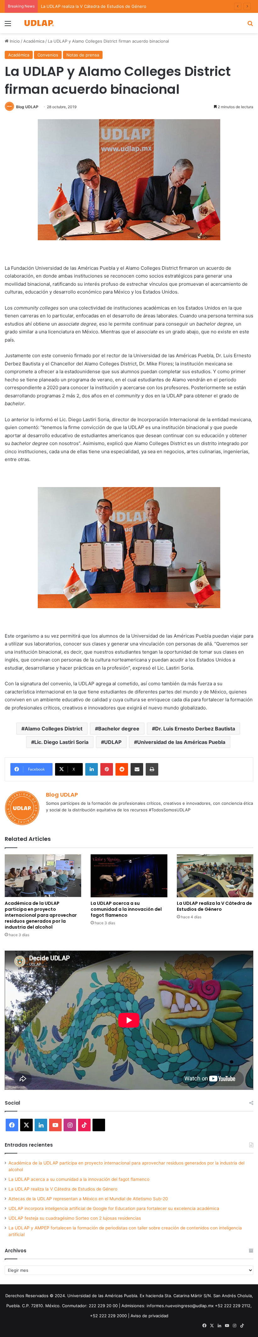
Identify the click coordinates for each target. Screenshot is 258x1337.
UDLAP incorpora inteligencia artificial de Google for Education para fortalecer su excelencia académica (113, 1208)
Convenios (47, 54)
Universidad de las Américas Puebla (181, 742)
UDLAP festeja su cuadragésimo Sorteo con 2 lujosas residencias (74, 1218)
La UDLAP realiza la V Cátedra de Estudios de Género (93, 6)
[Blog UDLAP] (38, 23)
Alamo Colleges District (53, 728)
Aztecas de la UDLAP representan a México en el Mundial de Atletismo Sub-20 (88, 1198)
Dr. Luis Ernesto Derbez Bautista (195, 728)
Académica (33, 41)
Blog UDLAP (27, 106)
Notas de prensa (82, 54)
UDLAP (112, 742)
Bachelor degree (118, 728)
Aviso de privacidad (149, 1315)
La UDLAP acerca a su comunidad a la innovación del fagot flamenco (126, 909)
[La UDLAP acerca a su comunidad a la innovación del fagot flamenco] (129, 875)
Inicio (14, 41)
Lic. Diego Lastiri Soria (61, 742)
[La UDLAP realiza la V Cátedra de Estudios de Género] (215, 875)
